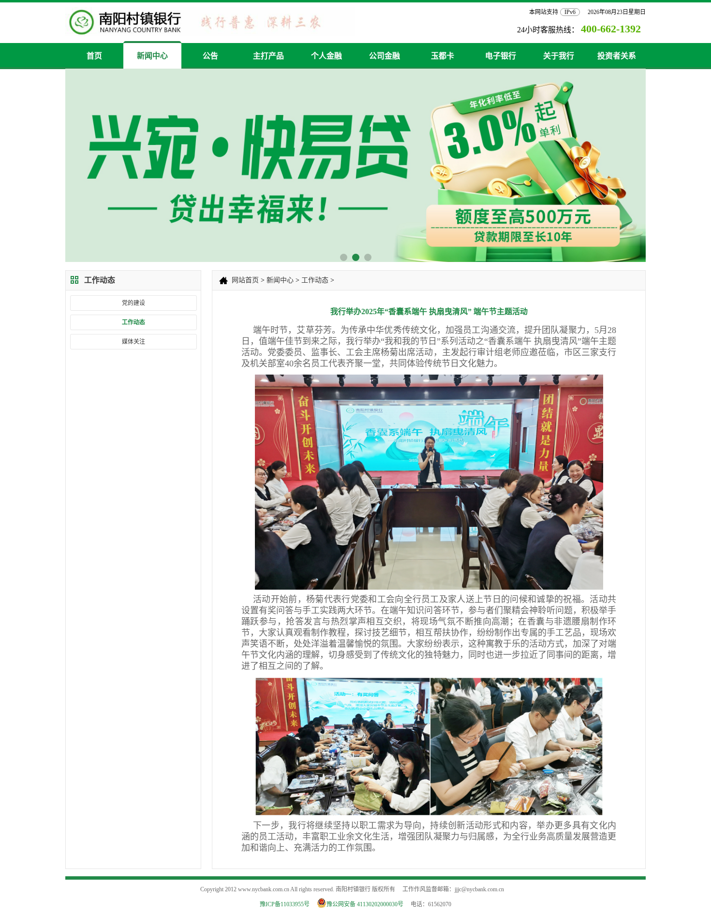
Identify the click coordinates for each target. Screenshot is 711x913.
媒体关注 (133, 341)
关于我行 (558, 56)
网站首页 (245, 280)
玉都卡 (442, 56)
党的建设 (133, 303)
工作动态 (133, 322)
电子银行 (500, 56)
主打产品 (268, 56)
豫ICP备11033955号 (285, 904)
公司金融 (384, 56)
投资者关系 (616, 56)
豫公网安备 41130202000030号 (367, 904)
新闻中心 (152, 56)
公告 (210, 56)
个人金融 (326, 56)
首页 (94, 56)
